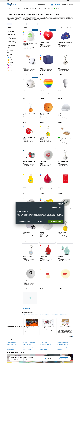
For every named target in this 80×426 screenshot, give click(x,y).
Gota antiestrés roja (43, 256)
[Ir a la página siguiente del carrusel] (72, 336)
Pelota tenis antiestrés (61, 280)
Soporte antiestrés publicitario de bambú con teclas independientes (64, 139)
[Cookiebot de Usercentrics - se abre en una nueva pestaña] (58, 204)
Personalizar (39, 221)
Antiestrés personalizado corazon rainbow (47, 89)
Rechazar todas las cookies (24, 221)
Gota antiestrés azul (61, 256)
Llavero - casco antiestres (62, 232)
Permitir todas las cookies (56, 221)
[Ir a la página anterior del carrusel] (69, 336)
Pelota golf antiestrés (43, 161)
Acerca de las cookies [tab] (56, 207)
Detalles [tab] (40, 207)
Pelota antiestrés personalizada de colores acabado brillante (30, 44)
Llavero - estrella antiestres (44, 137)
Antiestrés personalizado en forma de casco (64, 114)
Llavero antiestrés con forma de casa (29, 161)
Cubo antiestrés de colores (44, 66)
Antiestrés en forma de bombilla (63, 89)
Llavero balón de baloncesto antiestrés (29, 113)
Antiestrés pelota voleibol (27, 280)
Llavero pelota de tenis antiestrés (45, 280)
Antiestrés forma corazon (44, 42)
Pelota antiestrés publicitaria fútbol (29, 66)
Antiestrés (42, 232)
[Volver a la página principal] (11, 4)
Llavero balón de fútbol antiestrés (63, 66)
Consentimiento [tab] (24, 207)
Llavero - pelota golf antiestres (63, 161)
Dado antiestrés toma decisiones (28, 89)
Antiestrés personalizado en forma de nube (65, 42)
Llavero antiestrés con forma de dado (29, 137)
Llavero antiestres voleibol (27, 256)
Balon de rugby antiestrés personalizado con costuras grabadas (64, 209)
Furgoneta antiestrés (26, 232)
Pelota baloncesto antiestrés (45, 113)
